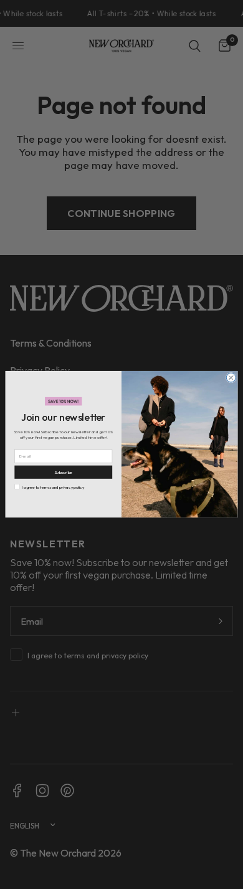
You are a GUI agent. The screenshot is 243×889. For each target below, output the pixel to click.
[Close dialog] (231, 378)
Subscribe (63, 471)
